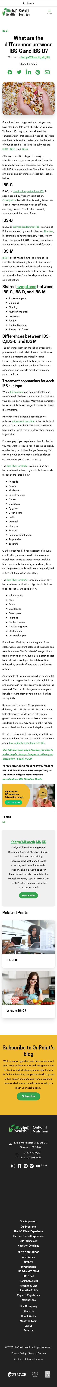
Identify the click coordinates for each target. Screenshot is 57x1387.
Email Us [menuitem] (28, 1331)
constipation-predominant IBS (28, 191)
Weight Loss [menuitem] (29, 1300)
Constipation (9, 200)
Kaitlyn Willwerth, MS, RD (35, 57)
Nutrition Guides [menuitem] (28, 1252)
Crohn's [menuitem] (28, 1262)
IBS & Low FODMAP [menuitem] (28, 1271)
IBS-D (5, 149)
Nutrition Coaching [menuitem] (28, 1246)
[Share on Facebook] (9, 72)
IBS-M (25, 149)
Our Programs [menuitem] (28, 1227)
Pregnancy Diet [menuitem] (28, 1286)
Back (5, 30)
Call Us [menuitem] (28, 1326)
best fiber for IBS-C (17, 580)
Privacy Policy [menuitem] (18, 1353)
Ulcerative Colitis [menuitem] (28, 1290)
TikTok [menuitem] (44, 1164)
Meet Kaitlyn (28, 895)
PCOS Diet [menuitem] (28, 1276)
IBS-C (12, 149)
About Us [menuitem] (28, 1312)
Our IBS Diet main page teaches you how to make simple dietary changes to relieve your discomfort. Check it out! (27, 754)
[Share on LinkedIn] (28, 72)
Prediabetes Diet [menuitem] (28, 1281)
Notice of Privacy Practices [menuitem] (28, 1359)
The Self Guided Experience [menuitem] (28, 1236)
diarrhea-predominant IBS (26, 227)
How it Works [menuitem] (28, 1316)
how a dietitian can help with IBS (26, 743)
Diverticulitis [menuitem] (28, 1267)
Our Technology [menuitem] (28, 1241)
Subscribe (28, 1096)
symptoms (26, 287)
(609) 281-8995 (31, 1153)
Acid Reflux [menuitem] (28, 1257)
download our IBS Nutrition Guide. (22, 779)
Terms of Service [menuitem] (37, 1353)
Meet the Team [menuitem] (28, 1321)
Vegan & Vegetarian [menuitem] (28, 1295)
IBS (3, 821)
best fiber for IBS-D (17, 466)
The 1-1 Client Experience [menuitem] (28, 1231)
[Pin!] (37, 72)
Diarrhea (48, 231)
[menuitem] (13, 1166)
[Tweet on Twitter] (19, 72)
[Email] (47, 72)
